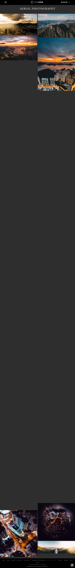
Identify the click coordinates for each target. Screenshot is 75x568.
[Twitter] (63, 2)
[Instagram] (64, 2)
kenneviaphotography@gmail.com (34, 564)
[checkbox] (2, 152)
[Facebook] (61, 2)
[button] (5, 2)
